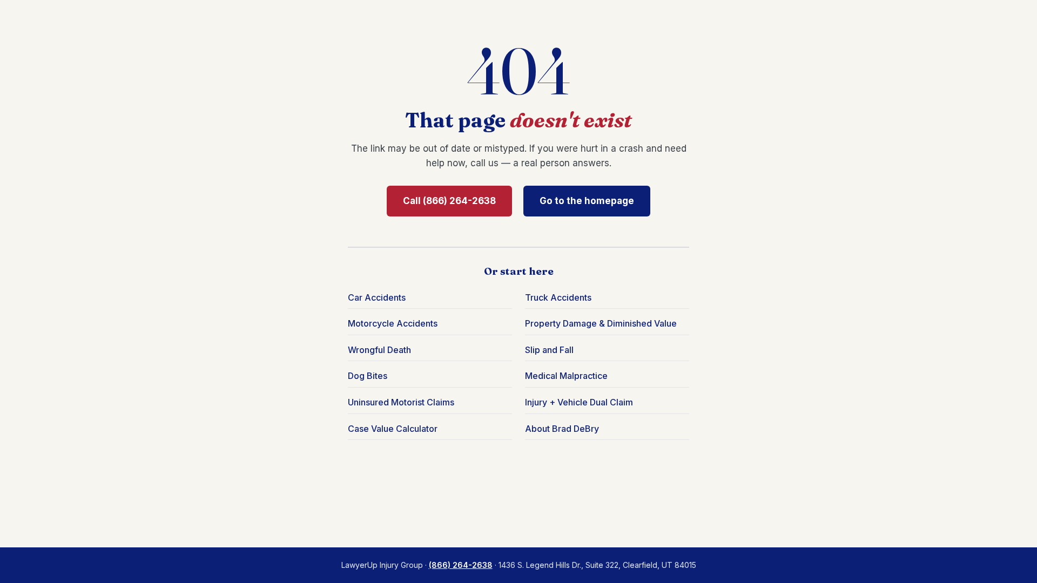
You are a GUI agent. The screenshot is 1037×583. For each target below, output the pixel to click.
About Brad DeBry (562, 428)
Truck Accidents (558, 297)
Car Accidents (377, 297)
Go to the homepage (587, 200)
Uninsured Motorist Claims (401, 402)
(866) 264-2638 (461, 565)
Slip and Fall (549, 349)
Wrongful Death (379, 349)
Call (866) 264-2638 (449, 200)
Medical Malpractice (566, 375)
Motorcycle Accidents (392, 323)
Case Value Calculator (392, 428)
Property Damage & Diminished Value (601, 323)
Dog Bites (367, 375)
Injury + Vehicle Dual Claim (579, 402)
